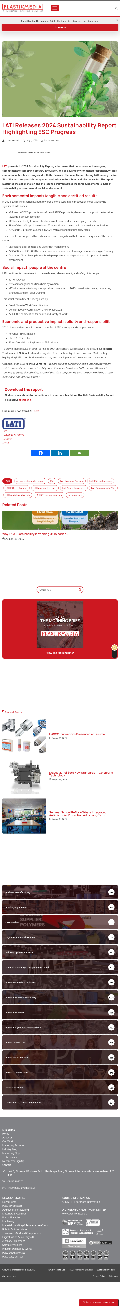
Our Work (7, 1141)
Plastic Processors (12, 1205)
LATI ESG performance (100, 481)
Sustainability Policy (106, 1269)
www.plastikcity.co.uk (74, 1213)
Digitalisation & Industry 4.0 (18, 1237)
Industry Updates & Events (17, 1248)
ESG (52, 481)
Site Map (113, 1276)
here (36, 411)
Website (7, 439)
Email (5, 442)
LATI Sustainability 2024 (103, 488)
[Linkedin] (60, 453)
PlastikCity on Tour (12, 1256)
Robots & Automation (14, 1229)
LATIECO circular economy (49, 495)
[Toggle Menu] (54, 8)
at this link (25, 399)
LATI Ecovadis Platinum (71, 481)
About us (7, 1137)
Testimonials (9, 1157)
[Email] (79, 453)
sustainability (75, 495)
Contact (6, 1164)
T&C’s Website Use (56, 1269)
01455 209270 (15, 1181)
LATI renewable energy (44, 488)
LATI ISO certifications (16, 488)
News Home (9, 1201)
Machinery (8, 1221)
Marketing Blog (11, 1153)
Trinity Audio (33, 152)
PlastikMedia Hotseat (14, 1252)
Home (5, 1133)
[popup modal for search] (116, 8)
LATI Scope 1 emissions (73, 488)
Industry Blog (9, 1149)
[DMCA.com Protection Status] (100, 1242)
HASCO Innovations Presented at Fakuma (77, 734)
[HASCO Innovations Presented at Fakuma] (24, 736)
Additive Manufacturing (15, 1209)
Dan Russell (13, 140)
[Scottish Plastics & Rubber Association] (77, 1231)
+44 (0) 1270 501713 (13, 435)
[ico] (100, 1231)
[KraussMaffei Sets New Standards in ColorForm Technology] (24, 776)
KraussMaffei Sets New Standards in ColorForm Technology (81, 774)
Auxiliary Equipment (13, 1240)
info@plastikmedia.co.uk (21, 1187)
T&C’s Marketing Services (81, 1269)
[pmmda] (93, 1222)
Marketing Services (13, 1145)
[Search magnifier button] (80, 589)
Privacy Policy (99, 1276)
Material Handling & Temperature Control (26, 1225)
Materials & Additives (14, 1213)
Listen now (60, 27)
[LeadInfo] (74, 1242)
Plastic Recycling (11, 1217)
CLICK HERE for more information (81, 1201)
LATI (4, 166)
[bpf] (72, 1222)
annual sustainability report (30, 481)
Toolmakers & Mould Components (21, 1233)
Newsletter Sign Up (13, 1161)
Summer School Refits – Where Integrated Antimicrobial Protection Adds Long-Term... (78, 813)
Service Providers (12, 1244)
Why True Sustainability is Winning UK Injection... (35, 534)
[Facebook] (40, 453)
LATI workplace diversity (17, 495)
